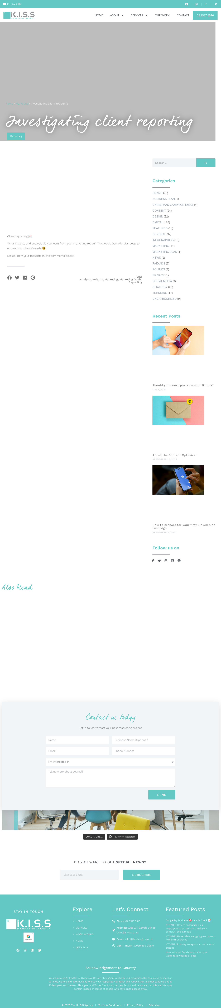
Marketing (22, 103)
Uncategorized (164, 298)
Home (99, 15)
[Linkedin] (32, 950)
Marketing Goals (130, 279)
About (114, 15)
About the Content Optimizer (174, 455)
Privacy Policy (135, 1005)
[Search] (205, 162)
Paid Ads (158, 263)
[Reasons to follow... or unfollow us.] (165, 821)
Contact (183, 15)
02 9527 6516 (205, 15)
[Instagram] (25, 950)
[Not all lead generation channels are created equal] (201, 821)
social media (162, 281)
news (156, 257)
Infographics (163, 240)
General (159, 234)
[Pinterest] (39, 950)
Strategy (159, 287)
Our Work (162, 15)
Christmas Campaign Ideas (173, 204)
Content (159, 210)
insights (97, 279)
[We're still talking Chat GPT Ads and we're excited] (55, 821)
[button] (9, 277)
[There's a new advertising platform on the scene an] (92, 821)
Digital (157, 222)
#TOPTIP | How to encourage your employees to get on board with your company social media (186, 928)
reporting (135, 282)
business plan (163, 198)
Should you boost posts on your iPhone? (183, 385)
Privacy (158, 275)
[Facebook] (18, 950)
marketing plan (164, 251)
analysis (85, 279)
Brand (157, 193)
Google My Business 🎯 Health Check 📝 (188, 920)
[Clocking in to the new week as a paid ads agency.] (128, 821)
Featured (160, 228)
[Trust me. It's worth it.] (19, 821)
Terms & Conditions (109, 1005)
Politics (158, 269)
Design (157, 216)
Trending (159, 292)
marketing (111, 279)
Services (137, 15)
